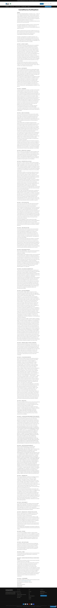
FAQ (29, 593)
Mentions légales (33, 606)
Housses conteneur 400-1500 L (21, 594)
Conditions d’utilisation (19, 606)
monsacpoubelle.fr (10, 605)
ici (29, 274)
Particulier (41, 3)
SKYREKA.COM (30, 605)
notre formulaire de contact (26, 580)
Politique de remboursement (43, 605)
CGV (29, 594)
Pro (44, 3)
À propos (30, 597)
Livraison (30, 591)
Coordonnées (49, 605)
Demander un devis (48, 6)
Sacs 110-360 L (19, 593)
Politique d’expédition (38, 606)
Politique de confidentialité (36, 605)
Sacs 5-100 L (19, 591)
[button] (7, 6)
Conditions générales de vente (26, 606)
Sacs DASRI (18, 597)
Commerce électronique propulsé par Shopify (18, 605)
